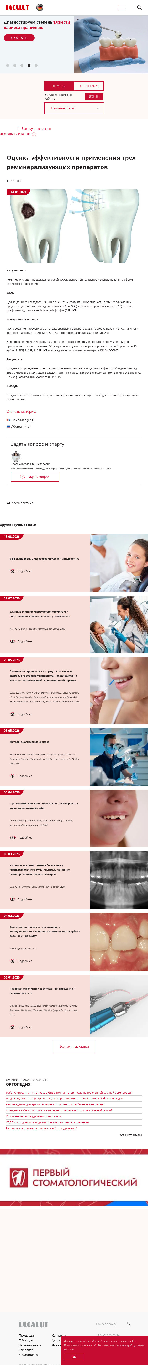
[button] (139, 7)
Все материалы (130, 1135)
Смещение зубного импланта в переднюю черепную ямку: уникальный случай (59, 1110)
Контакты (59, 1335)
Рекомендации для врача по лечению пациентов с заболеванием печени (55, 1104)
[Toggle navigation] (122, 7)
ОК (74, 1357)
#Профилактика (20, 503)
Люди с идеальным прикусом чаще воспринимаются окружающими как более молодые (65, 1098)
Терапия (59, 86)
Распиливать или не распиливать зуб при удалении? (41, 1128)
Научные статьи (63, 108)
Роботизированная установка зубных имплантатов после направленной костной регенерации (69, 1092)
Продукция (27, 1335)
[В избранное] (35, 134)
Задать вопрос (38, 477)
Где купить (59, 1340)
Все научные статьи (36, 129)
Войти (94, 96)
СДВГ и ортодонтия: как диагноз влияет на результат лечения (47, 1122)
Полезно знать (30, 1345)
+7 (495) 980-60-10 (108, 1335)
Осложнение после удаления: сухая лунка (33, 1116)
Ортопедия (89, 86)
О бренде (26, 1340)
